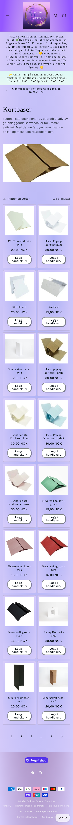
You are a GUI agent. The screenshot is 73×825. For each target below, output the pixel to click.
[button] (7, 16)
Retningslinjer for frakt (47, 811)
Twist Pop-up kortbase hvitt (53, 243)
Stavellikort (19, 307)
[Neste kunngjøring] (66, 90)
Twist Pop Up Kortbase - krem (19, 437)
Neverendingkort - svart (19, 634)
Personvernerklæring (59, 806)
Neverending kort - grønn (53, 502)
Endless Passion (36, 801)
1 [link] (11, 736)
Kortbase (53, 307)
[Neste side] (62, 736)
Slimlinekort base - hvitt (19, 371)
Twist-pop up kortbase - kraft (53, 371)
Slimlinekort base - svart (19, 699)
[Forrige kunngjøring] (6, 90)
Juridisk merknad (51, 817)
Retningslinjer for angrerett (29, 806)
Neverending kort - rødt (53, 568)
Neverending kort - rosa (19, 568)
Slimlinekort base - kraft (53, 699)
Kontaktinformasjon (27, 817)
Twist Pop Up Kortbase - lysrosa (19, 502)
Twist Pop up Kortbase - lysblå (53, 437)
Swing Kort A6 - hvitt (54, 634)
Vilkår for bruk (24, 811)
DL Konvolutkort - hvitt (19, 243)
